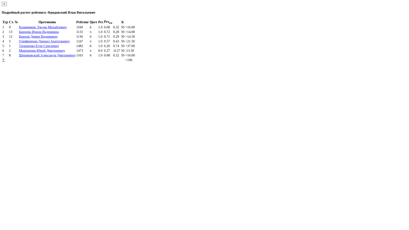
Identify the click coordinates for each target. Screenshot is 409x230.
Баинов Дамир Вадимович (38, 36)
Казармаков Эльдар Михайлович (43, 27)
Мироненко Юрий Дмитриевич (42, 50)
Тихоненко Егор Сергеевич (39, 46)
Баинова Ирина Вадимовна (39, 32)
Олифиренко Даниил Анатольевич (44, 41)
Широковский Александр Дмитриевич (47, 55)
